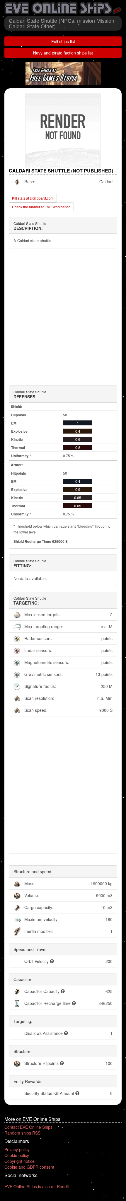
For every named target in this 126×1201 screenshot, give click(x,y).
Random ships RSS (22, 1133)
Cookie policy (16, 1155)
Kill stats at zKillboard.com (33, 198)
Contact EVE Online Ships (28, 1127)
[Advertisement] (63, 317)
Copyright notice (19, 1161)
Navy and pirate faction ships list (63, 53)
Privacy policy (17, 1149)
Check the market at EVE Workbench (41, 206)
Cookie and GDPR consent (29, 1167)
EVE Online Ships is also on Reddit (36, 1186)
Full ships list (63, 41)
